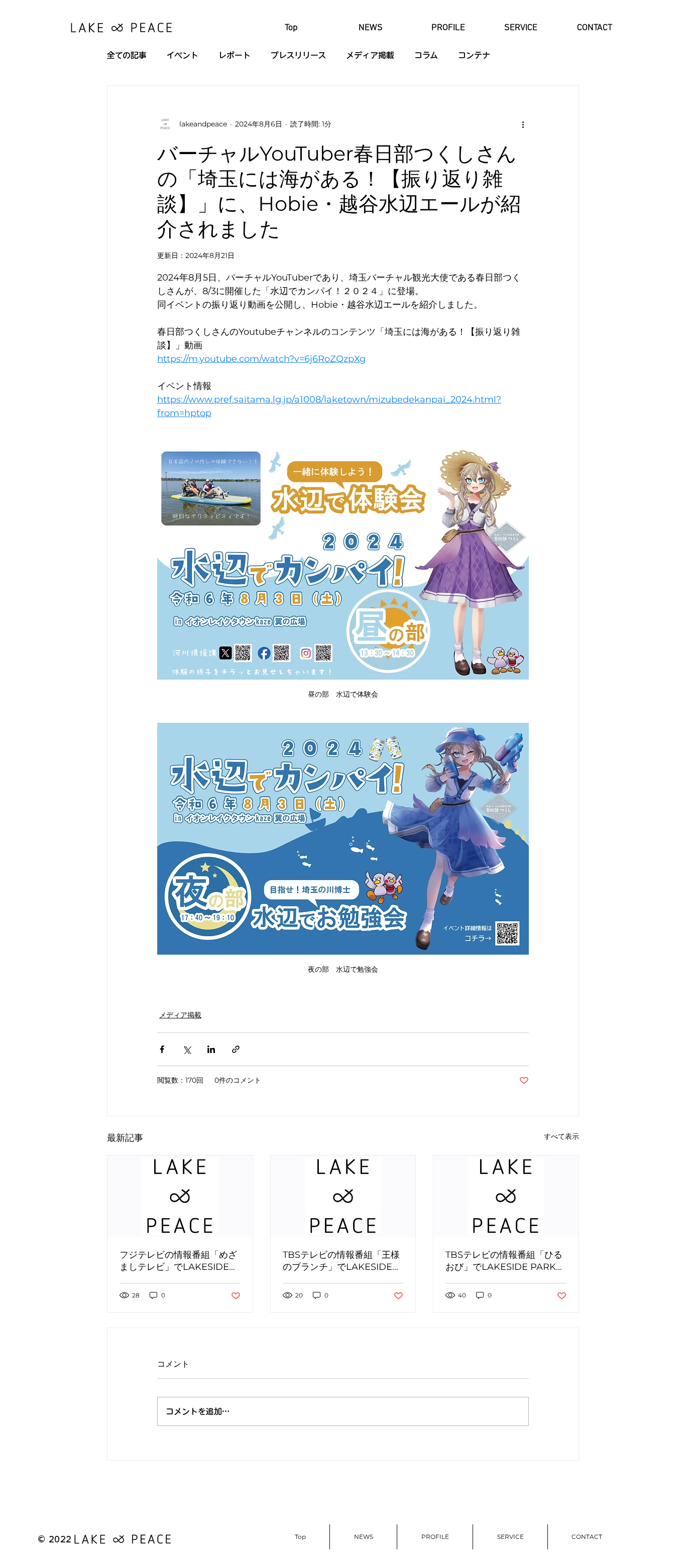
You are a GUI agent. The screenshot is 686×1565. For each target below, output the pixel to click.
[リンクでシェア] (236, 1049)
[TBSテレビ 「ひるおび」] (180, 1196)
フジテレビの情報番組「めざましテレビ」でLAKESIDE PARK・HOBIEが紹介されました (179, 1261)
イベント (182, 55)
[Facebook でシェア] (162, 1049)
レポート (234, 55)
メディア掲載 (370, 55)
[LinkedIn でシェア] (211, 1049)
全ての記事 (127, 55)
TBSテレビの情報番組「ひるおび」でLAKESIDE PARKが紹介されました (505, 1261)
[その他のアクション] (523, 124)
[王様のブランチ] (343, 1196)
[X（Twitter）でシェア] (186, 1049)
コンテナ (474, 55)
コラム (426, 55)
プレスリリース (298, 55)
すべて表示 (561, 1136)
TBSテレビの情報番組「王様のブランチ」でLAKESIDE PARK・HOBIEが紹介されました (342, 1261)
